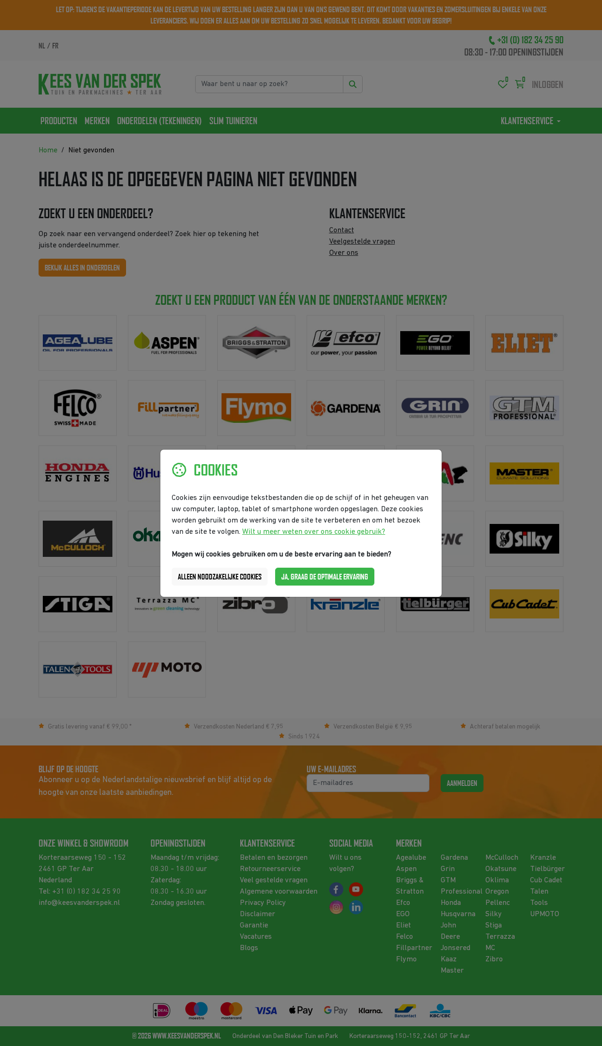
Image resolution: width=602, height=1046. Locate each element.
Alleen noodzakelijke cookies (219, 576)
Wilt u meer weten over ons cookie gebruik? (313, 532)
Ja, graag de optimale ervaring (324, 576)
